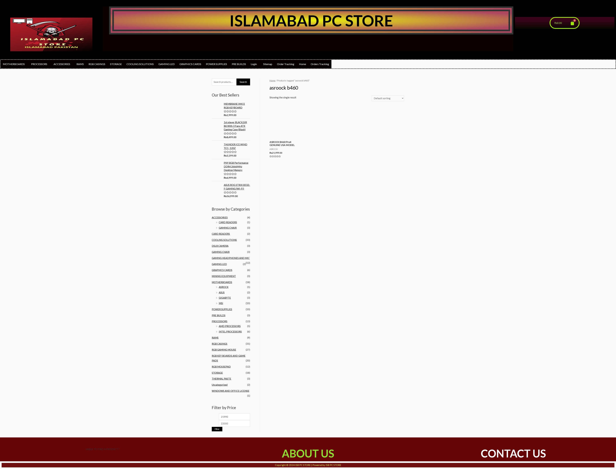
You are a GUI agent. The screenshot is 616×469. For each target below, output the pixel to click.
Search (243, 81)
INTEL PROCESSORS (230, 331)
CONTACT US (513, 453)
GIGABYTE (225, 297)
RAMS (80, 64)
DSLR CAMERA (220, 245)
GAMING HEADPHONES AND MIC (231, 258)
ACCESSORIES (62, 64)
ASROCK (223, 287)
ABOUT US (308, 453)
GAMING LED (166, 64)
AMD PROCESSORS (230, 326)
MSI (221, 303)
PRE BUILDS (239, 64)
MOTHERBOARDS (14, 64)
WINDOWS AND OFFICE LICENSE (230, 390)
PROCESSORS (39, 64)
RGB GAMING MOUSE (224, 349)
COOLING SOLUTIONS (140, 64)
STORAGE (116, 64)
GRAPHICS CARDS (190, 64)
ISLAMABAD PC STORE (311, 20)
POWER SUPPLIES (216, 64)
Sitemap (267, 64)
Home (302, 64)
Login (254, 64)
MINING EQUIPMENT (224, 276)
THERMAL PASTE (221, 378)
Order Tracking (285, 64)
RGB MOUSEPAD (221, 366)
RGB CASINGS (97, 64)
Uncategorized (219, 384)
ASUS (222, 292)
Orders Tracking (320, 64)
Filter (217, 429)
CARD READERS (228, 222)
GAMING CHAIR (228, 227)
